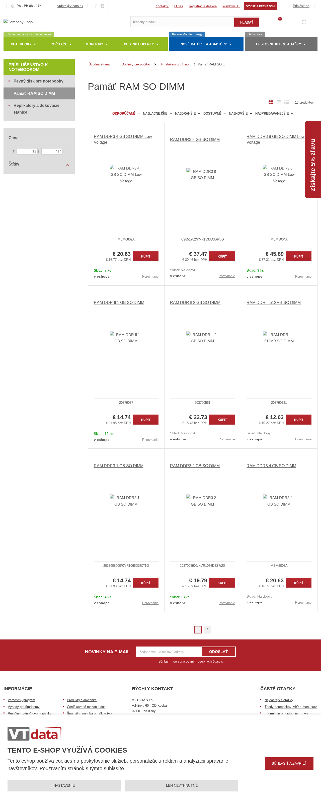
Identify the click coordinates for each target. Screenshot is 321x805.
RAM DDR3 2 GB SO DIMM (195, 466)
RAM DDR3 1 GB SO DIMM (118, 466)
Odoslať (218, 652)
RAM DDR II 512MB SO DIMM (274, 302)
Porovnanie (150, 276)
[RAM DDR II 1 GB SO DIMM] (126, 338)
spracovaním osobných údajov (200, 661)
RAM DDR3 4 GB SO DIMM (271, 466)
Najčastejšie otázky (279, 700)
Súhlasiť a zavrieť (289, 763)
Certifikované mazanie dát (86, 707)
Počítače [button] (59, 44)
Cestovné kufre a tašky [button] (278, 44)
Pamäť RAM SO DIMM (34, 93)
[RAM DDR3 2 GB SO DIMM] (202, 501)
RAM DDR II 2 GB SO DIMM (195, 302)
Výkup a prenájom (260, 6)
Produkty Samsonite (82, 700)
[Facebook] (96, 6)
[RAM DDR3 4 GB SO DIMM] (279, 501)
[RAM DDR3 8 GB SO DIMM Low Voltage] (279, 174)
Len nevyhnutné (182, 785)
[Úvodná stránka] (18, 21)
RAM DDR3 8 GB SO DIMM (195, 139)
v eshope (102, 276)
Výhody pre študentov (24, 707)
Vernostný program (21, 700)
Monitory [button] (94, 44)
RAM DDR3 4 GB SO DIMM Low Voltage (123, 139)
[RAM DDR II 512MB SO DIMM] (279, 338)
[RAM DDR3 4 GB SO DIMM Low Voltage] (126, 174)
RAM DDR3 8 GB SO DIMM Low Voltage (276, 139)
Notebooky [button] (21, 44)
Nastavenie (64, 785)
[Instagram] (103, 6)
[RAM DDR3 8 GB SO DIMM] (202, 174)
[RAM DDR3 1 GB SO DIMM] (126, 501)
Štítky (14, 164)
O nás (178, 6)
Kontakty (162, 6)
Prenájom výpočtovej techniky (30, 713)
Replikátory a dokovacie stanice (36, 108)
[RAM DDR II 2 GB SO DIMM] (202, 338)
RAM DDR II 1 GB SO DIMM (119, 302)
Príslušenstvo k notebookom (28, 67)
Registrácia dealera (203, 6)
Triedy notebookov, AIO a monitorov (291, 707)
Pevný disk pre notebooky (38, 81)
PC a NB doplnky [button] (139, 44)
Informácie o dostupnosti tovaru (287, 713)
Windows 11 (231, 6)
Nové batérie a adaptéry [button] (204, 44)
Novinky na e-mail (107, 651)
